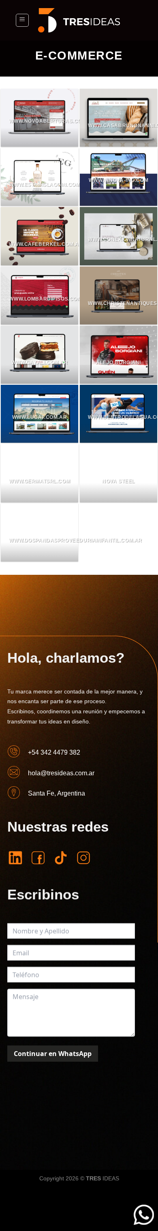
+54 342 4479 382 (54, 752)
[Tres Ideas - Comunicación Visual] (79, 20)
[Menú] (22, 20)
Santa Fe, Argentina (56, 793)
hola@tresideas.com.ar (61, 772)
